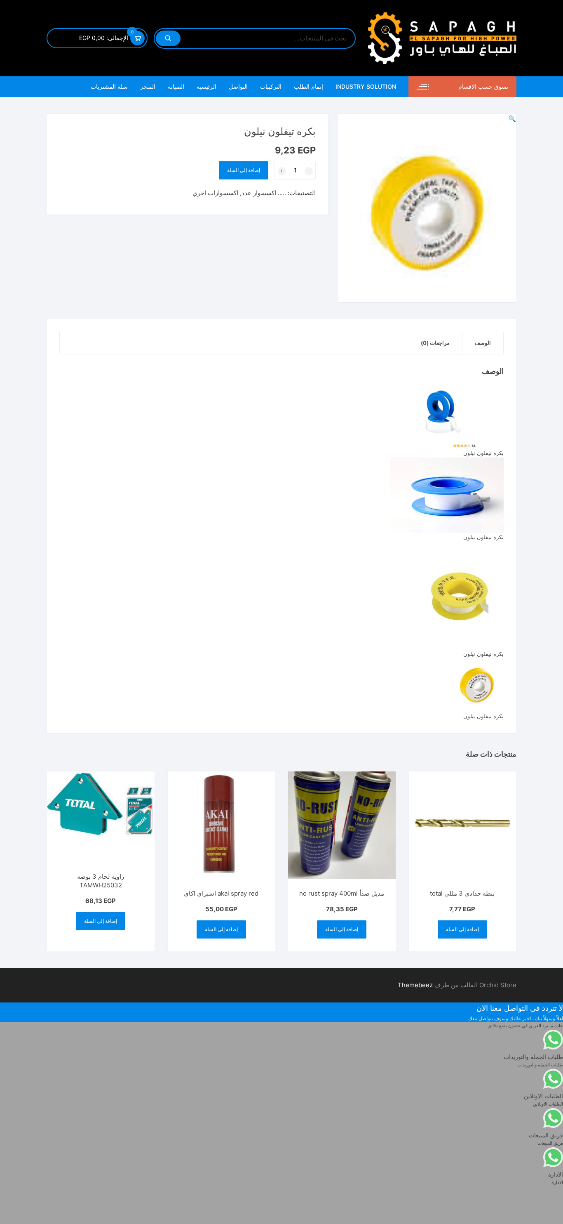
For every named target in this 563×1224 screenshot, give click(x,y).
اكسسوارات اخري (215, 193)
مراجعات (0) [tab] (435, 343)
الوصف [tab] (483, 343)
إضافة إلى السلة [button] (462, 929)
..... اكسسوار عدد (264, 193)
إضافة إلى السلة (243, 170)
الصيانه (176, 86)
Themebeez (415, 985)
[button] (512, 119)
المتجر (147, 86)
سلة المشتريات (109, 86)
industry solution (365, 86)
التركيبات (271, 86)
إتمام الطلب (308, 86)
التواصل (238, 86)
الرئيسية (206, 86)
